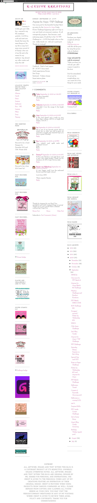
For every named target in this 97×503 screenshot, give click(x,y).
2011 (71, 251)
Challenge (39, 82)
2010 (72, 254)
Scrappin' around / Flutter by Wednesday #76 (75, 315)
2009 (72, 257)
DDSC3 (73, 323)
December (75, 260)
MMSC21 (74, 275)
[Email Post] (47, 81)
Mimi (17, 112)
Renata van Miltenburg (43, 167)
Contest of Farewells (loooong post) (76, 393)
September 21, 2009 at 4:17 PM (49, 141)
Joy (37, 127)
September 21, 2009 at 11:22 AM (49, 127)
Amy (38, 115)
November (75, 263)
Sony (16, 114)
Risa (37, 141)
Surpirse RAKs (75, 406)
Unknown (39, 105)
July (73, 441)
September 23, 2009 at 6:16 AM (53, 155)
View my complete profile (21, 65)
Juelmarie (18, 104)
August (74, 438)
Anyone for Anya (49, 27)
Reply (38, 100)
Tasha (38, 94)
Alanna (17, 93)
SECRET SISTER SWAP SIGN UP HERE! (49, 12)
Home (48, 211)
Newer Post (36, 211)
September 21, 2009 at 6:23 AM (50, 115)
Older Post (60, 211)
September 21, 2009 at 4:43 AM (53, 105)
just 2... (73, 403)
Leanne (17, 109)
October (74, 267)
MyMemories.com (73, 44)
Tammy (17, 117)
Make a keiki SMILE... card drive (48, 14)
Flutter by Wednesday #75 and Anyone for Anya (75, 372)
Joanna (17, 101)
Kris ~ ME (18, 106)
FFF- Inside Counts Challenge (75, 412)
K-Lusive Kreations (48, 6)
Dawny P (39, 155)
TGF (57, 37)
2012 (71, 248)
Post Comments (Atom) (48, 215)
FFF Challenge (76, 344)
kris (25, 21)
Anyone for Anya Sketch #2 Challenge (76, 286)
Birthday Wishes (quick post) (76, 432)
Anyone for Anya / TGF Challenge (75, 339)
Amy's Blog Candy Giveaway (75, 424)
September (75, 270)
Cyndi (17, 96)
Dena (16, 98)
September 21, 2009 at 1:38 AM (51, 94)
